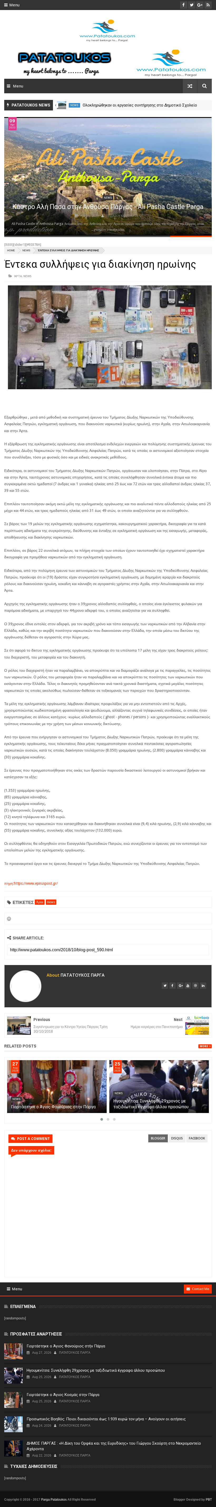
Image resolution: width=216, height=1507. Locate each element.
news (75, 105)
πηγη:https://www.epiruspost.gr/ (31, 883)
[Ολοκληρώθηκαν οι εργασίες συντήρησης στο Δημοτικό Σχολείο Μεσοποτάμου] (57, 1086)
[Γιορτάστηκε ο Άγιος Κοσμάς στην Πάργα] (13, 1400)
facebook (197, 1138)
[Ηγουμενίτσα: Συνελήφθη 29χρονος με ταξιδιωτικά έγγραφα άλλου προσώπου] (13, 1376)
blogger (158, 1138)
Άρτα (18, 276)
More (204, 1046)
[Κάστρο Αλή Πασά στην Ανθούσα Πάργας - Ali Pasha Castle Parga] (108, 176)
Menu (14, 5)
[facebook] (172, 985)
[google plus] (180, 985)
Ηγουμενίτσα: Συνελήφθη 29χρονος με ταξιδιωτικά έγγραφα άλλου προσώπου (96, 1370)
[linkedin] (203, 985)
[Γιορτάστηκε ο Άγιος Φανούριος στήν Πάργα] (159, 1086)
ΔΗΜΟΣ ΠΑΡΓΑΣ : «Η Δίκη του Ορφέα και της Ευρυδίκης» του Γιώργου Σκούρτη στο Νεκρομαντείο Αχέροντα (114, 1446)
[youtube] (188, 985)
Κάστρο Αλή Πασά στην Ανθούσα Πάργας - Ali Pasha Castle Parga (107, 207)
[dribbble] (195, 985)
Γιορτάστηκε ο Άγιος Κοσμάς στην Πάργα (63, 1394)
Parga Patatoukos (54, 1499)
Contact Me (200, 1289)
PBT (209, 1499)
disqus (177, 1138)
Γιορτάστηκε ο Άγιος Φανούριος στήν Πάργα (155, 1106)
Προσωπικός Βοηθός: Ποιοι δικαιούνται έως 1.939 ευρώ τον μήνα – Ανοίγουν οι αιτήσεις (106, 1419)
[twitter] (165, 985)
